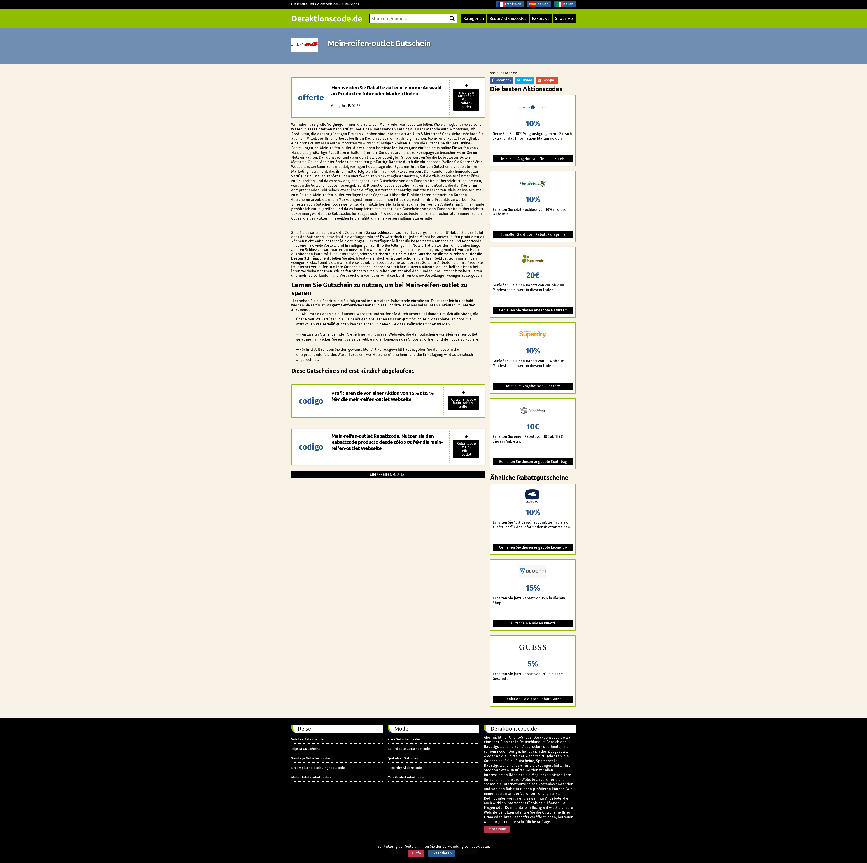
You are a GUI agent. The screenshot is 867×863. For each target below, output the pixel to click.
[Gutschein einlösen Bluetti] (533, 572)
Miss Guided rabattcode (406, 777)
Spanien (542, 4)
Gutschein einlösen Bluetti (533, 623)
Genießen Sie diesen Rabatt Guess (533, 699)
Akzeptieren (441, 853)
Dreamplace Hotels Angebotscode (318, 768)
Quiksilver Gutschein (404, 758)
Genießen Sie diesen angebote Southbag (533, 461)
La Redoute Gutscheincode (409, 749)
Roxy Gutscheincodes (404, 739)
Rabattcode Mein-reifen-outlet (466, 449)
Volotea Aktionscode (307, 739)
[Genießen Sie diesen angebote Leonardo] (533, 496)
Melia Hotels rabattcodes (311, 777)
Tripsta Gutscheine (306, 749)
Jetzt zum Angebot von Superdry (533, 386)
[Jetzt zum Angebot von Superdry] (533, 335)
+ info (416, 853)
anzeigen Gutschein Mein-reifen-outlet (466, 99)
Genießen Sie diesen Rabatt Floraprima (533, 234)
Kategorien (474, 18)
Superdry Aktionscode (405, 768)
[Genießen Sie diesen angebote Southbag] (533, 410)
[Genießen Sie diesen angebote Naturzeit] (533, 259)
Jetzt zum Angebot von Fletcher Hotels (533, 159)
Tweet (526, 80)
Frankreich (513, 4)
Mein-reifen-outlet (388, 474)
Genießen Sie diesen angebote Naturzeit (533, 310)
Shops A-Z (564, 18)
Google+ (548, 80)
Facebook (502, 80)
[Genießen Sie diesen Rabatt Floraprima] (533, 183)
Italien (568, 4)
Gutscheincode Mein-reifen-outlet (463, 403)
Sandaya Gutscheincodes (311, 758)
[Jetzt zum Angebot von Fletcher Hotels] (533, 107)
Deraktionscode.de (326, 18)
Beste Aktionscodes (508, 18)
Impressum (496, 829)
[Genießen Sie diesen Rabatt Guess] (533, 648)
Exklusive (541, 18)
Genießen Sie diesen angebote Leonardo (533, 547)
